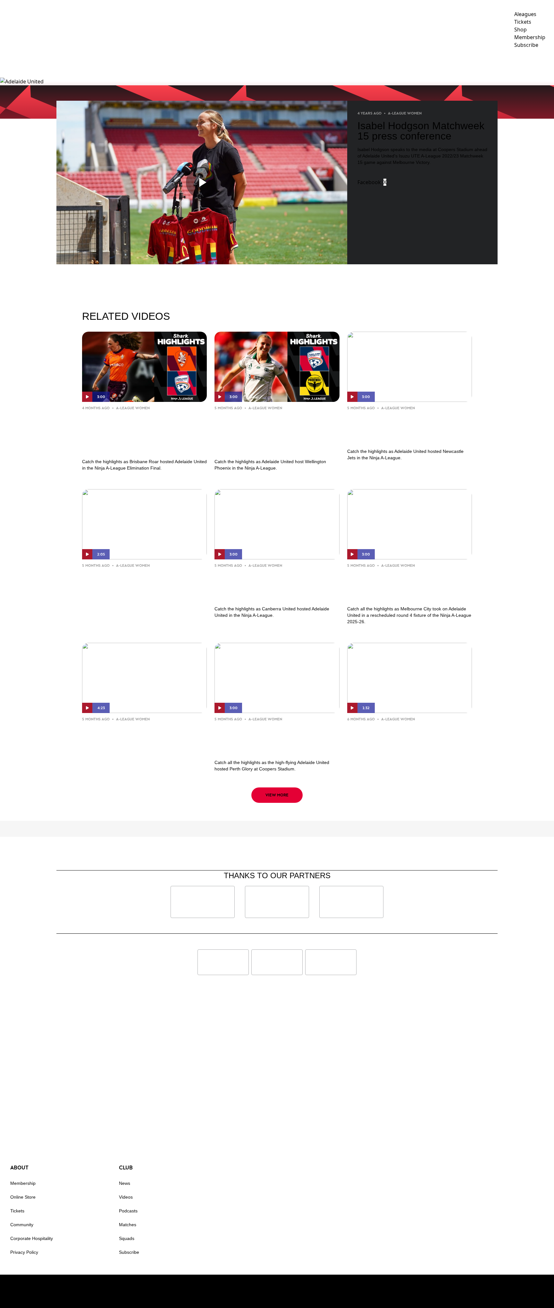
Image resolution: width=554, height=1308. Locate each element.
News (313, 62)
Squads (126, 1238)
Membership (275, 62)
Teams (363, 62)
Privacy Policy (24, 1252)
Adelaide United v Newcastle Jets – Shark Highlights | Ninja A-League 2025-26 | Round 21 (408, 428)
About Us (480, 62)
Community (401, 62)
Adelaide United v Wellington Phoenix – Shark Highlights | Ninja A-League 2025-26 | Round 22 (274, 433)
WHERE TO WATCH (528, 62)
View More (277, 795)
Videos (338, 62)
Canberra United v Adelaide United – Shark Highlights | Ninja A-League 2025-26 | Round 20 (274, 585)
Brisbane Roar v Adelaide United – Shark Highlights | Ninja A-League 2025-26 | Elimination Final (143, 433)
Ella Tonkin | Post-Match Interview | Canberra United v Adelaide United (136, 585)
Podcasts (128, 1210)
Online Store (23, 1197)
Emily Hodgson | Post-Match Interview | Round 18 (399, 734)
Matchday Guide (231, 62)
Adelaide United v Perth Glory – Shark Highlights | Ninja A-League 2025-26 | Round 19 (273, 739)
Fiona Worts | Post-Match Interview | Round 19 (129, 734)
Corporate (445, 62)
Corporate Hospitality (31, 1238)
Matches (127, 1224)
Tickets (17, 1210)
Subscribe (129, 1252)
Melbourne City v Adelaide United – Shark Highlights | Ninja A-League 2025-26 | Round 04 (407, 585)
